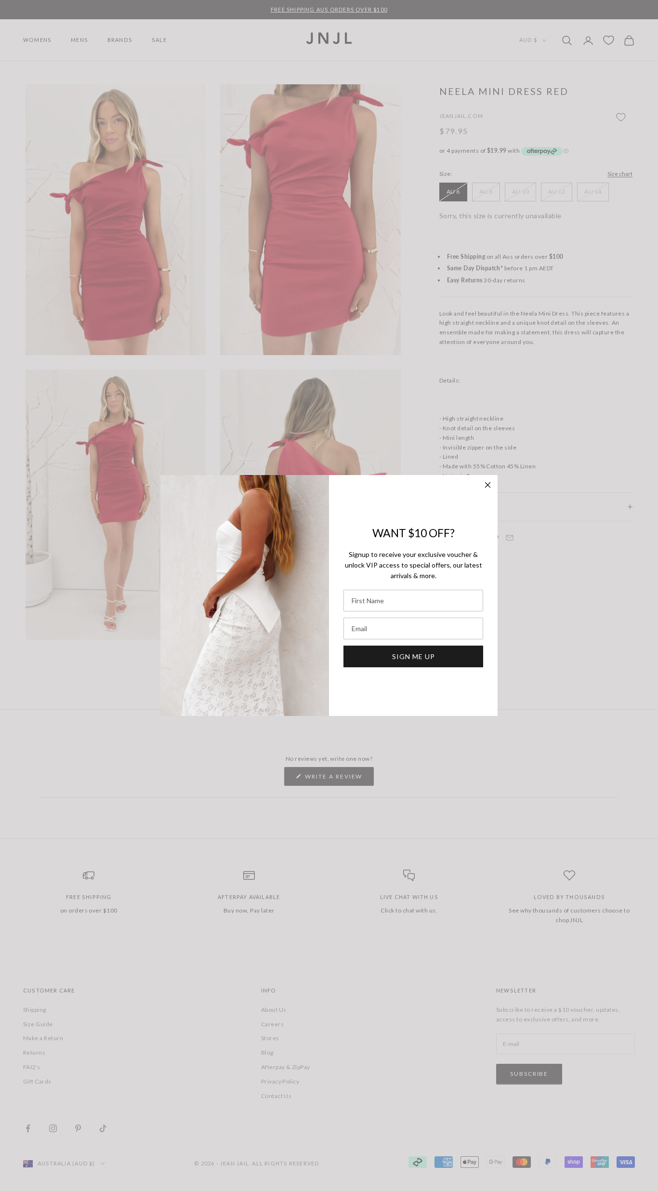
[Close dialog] (488, 485)
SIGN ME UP (413, 656)
